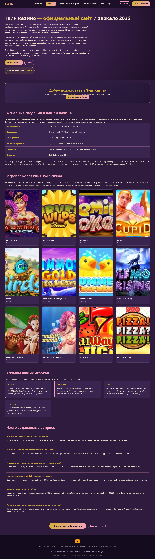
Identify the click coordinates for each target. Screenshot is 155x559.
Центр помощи (90, 4)
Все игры (51, 4)
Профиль (124, 4)
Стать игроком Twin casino (67, 525)
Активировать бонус (77, 97)
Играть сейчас (13, 62)
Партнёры (38, 4)
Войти (29, 62)
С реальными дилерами (69, 4)
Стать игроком (141, 4)
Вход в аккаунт (97, 526)
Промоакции (106, 4)
